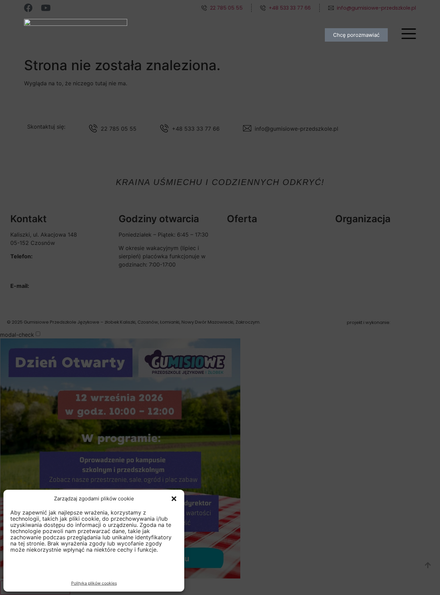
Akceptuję (33, 569)
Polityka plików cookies (94, 583)
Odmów (83, 569)
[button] (173, 498)
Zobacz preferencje (143, 569)
